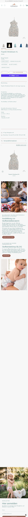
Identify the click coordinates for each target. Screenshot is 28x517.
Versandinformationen (10, 141)
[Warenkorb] (23, 5)
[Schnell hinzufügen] (2, 171)
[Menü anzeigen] (1, 5)
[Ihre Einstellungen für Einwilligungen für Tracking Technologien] (26, 515)
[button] (4, 5)
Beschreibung (4, 83)
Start (2, 49)
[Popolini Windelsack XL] (14, 160)
